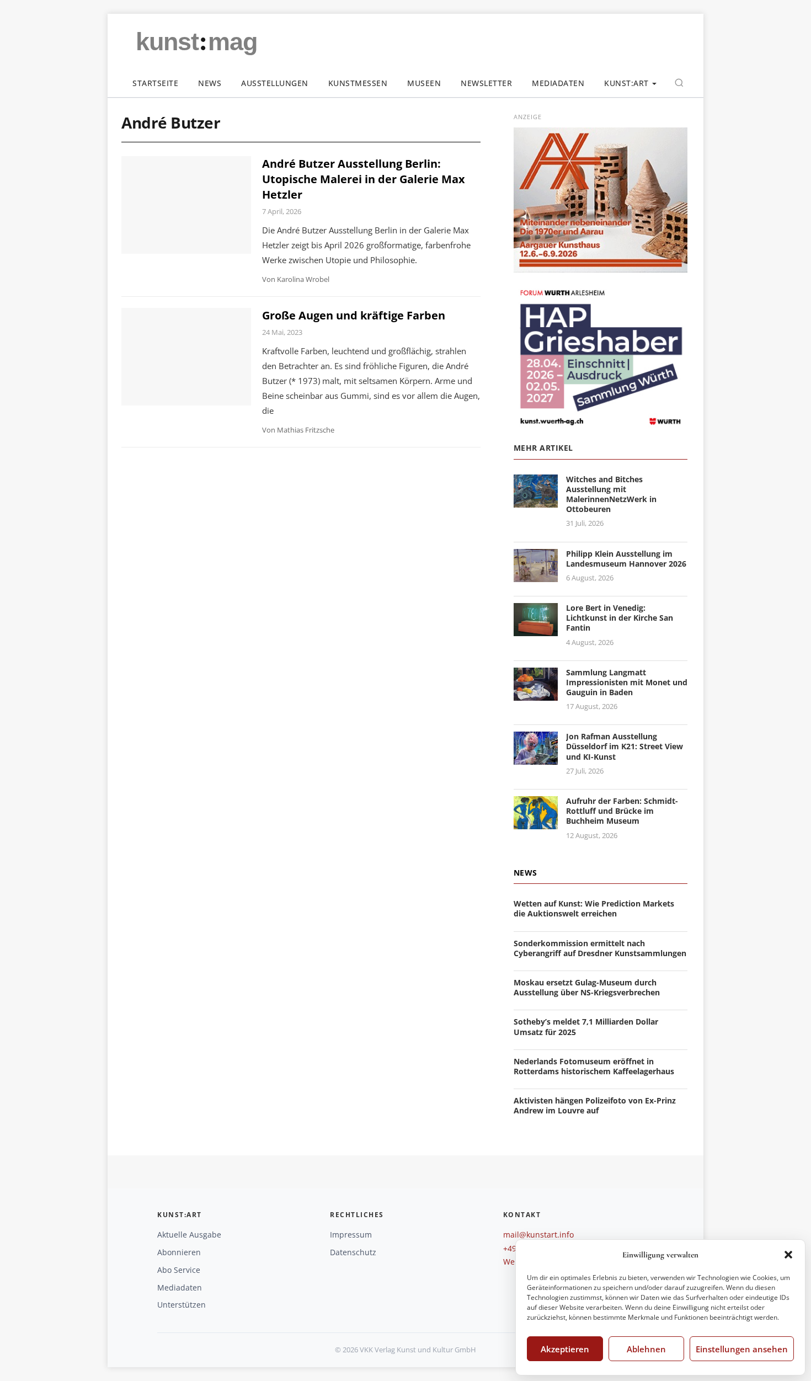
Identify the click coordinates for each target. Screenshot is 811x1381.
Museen (424, 83)
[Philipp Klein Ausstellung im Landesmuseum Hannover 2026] (536, 575)
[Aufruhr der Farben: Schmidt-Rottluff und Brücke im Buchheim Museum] (536, 822)
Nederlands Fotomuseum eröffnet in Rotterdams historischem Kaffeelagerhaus (594, 1066)
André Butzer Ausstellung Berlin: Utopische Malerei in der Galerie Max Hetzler (363, 179)
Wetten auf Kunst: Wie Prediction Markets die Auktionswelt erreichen (594, 908)
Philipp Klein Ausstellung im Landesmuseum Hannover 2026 (626, 558)
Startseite (155, 83)
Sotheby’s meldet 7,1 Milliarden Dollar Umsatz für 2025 (586, 1026)
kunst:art (626, 83)
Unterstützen (181, 1304)
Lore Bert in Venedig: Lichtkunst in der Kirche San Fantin (619, 617)
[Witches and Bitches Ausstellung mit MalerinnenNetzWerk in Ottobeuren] (536, 500)
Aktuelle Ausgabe (189, 1234)
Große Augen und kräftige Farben (353, 315)
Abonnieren (179, 1252)
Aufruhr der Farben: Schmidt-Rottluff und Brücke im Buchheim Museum (622, 811)
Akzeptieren (565, 1349)
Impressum (351, 1234)
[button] (788, 1254)
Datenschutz (353, 1252)
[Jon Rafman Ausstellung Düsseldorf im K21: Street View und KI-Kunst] (536, 758)
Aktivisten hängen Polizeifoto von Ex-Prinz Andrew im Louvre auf (595, 1105)
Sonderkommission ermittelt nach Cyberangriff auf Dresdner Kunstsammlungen (600, 948)
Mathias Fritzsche (305, 430)
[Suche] (679, 82)
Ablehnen (646, 1349)
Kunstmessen (358, 83)
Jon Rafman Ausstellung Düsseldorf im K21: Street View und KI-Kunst (624, 746)
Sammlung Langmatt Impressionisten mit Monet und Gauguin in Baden (626, 682)
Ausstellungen (274, 83)
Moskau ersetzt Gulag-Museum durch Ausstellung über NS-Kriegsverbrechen (587, 987)
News (209, 83)
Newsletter (486, 83)
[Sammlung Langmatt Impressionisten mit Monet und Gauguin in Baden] (536, 694)
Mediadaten (558, 83)
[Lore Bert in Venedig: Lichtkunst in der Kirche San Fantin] (536, 629)
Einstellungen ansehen (742, 1349)
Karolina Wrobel (303, 279)
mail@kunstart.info (538, 1234)
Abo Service (178, 1270)
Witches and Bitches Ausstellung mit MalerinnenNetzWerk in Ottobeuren (611, 494)
